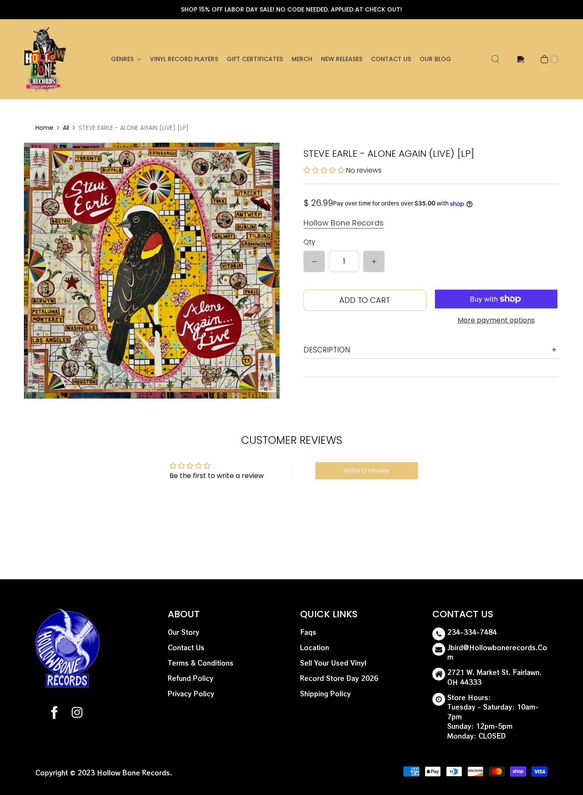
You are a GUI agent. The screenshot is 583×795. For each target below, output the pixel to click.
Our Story (183, 632)
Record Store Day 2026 (339, 678)
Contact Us (391, 59)
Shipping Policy (325, 693)
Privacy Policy (191, 693)
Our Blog (435, 59)
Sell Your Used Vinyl (333, 662)
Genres (122, 59)
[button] (324, 170)
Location (314, 647)
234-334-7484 (472, 632)
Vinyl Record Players (184, 59)
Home (44, 127)
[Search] (495, 59)
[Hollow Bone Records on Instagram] (76, 713)
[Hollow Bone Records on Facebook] (54, 714)
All (66, 127)
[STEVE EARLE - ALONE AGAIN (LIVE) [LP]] (152, 271)
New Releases (341, 59)
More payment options (496, 320)
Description (326, 350)
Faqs (308, 632)
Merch (302, 59)
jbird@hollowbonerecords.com (497, 652)
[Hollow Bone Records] (45, 59)
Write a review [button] (367, 470)
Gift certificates (255, 59)
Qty (309, 242)
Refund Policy (190, 678)
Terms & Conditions (200, 662)
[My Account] (519, 59)
